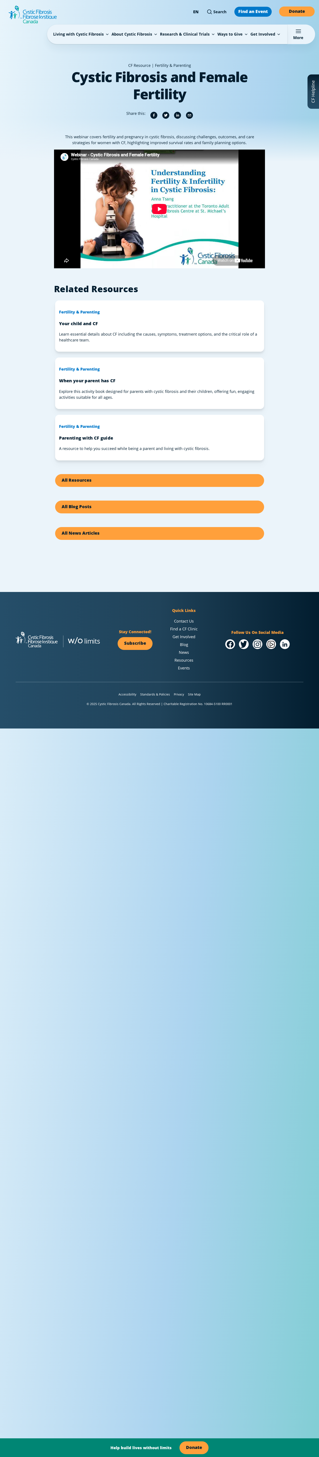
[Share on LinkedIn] (177, 115)
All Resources (77, 480)
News (184, 652)
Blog (184, 644)
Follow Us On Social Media (257, 632)
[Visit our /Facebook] (230, 644)
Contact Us (184, 621)
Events (184, 668)
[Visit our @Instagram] (257, 644)
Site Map (194, 694)
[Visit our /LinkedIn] (284, 644)
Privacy (179, 694)
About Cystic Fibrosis (132, 34)
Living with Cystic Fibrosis (78, 34)
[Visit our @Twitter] (243, 644)
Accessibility (127, 694)
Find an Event (253, 11)
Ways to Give (230, 34)
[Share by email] (189, 115)
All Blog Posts (77, 506)
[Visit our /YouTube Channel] (271, 644)
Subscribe (135, 643)
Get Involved (262, 34)
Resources (183, 660)
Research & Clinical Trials (185, 34)
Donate (297, 11)
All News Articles (81, 533)
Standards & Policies (155, 694)
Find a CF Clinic (184, 628)
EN (196, 11)
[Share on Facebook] (153, 115)
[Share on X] (165, 115)
